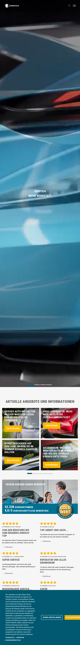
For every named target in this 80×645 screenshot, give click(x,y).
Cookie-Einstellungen (52, 617)
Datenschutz (10, 637)
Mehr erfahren (13, 428)
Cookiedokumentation (13, 640)
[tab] (31, 384)
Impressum (20, 637)
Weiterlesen (8, 547)
